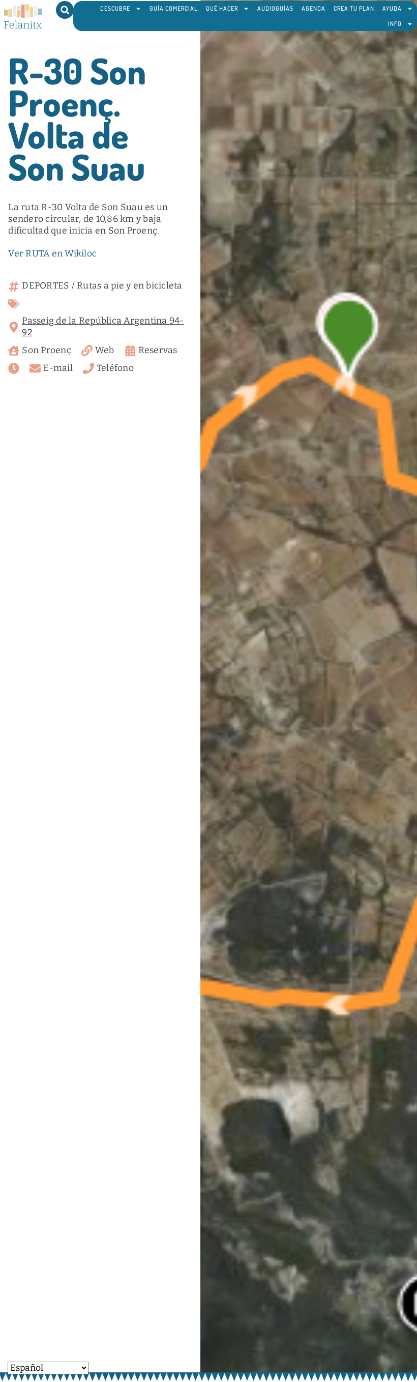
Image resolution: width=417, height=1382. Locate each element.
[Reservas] (130, 350)
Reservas (157, 350)
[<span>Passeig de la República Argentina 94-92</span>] (13, 327)
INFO (395, 23)
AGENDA (313, 8)
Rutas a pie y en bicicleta (130, 285)
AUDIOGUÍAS (275, 8)
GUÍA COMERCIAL (174, 8)
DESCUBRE (115, 8)
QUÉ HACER (222, 8)
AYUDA (392, 8)
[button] (65, 10)
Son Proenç (46, 350)
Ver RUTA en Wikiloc (52, 253)
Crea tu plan (354, 8)
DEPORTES (45, 285)
